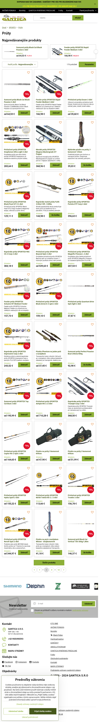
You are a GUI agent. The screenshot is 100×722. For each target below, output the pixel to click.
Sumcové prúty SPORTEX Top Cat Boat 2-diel (16, 402)
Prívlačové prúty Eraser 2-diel (80, 100)
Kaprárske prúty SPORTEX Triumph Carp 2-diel (79, 402)
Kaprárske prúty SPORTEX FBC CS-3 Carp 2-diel (17, 253)
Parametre (89, 64)
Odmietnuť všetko (16, 711)
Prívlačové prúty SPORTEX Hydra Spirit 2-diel (15, 496)
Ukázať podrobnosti (30, 717)
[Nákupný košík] (89, 17)
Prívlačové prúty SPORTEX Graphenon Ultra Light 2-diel (16, 151)
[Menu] (95, 17)
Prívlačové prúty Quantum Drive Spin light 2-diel (81, 303)
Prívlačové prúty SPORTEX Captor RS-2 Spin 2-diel (15, 452)
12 (59, 570)
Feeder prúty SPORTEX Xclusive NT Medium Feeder (15, 303)
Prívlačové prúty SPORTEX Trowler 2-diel (79, 496)
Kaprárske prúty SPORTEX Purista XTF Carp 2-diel (79, 203)
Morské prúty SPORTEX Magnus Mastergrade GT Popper (46, 152)
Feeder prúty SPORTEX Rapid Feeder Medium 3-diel (76, 48)
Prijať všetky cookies (42, 711)
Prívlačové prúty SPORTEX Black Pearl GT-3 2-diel (15, 203)
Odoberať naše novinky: (18, 609)
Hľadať (78, 18)
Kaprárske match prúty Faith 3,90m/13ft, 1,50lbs (47, 203)
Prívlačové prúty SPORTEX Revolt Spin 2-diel (15, 540)
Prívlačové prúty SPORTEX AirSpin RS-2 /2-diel (47, 402)
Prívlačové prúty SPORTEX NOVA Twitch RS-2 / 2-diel (47, 496)
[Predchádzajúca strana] (34, 569)
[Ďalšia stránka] (63, 569)
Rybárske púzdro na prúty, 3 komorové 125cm (79, 151)
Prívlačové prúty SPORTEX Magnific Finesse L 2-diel (79, 253)
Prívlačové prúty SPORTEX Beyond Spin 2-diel (47, 253)
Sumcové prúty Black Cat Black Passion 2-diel (29, 48)
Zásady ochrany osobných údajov (65, 710)
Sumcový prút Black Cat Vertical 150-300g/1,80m (78, 540)
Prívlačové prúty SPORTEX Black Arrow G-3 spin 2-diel (47, 303)
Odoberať (88, 604)
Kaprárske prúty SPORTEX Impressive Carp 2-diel (15, 352)
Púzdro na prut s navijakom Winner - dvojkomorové (47, 540)
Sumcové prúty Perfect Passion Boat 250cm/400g (81, 352)
